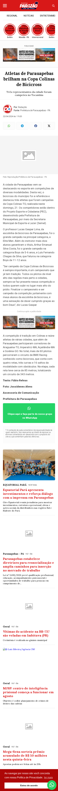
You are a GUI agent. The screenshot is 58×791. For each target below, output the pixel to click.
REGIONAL (12, 15)
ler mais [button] (48, 777)
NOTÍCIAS (29, 15)
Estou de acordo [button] (29, 785)
